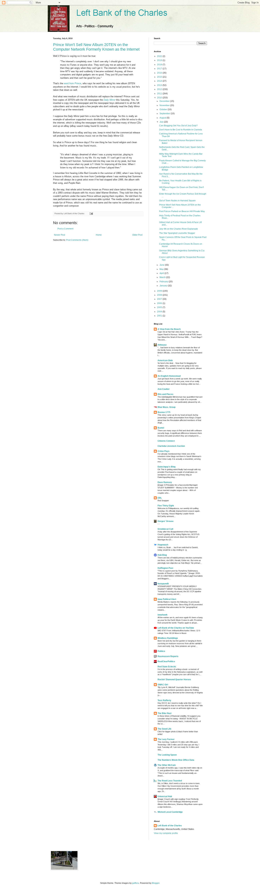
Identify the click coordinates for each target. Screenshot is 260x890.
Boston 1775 (164, 412)
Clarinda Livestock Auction (171, 446)
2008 (160, 295)
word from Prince (72, 83)
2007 (160, 299)
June (162, 265)
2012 (160, 89)
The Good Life (164, 729)
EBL (160, 498)
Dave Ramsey (165, 482)
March (163, 277)
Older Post (137, 235)
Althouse (162, 345)
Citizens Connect (166, 441)
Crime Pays (163, 451)
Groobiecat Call (165, 529)
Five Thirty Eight (166, 505)
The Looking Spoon (167, 755)
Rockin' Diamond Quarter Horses (174, 679)
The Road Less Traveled (170, 780)
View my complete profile (166, 833)
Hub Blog (162, 555)
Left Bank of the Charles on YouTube (176, 628)
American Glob (165, 360)
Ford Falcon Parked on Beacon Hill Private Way (182, 211)
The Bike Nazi (164, 713)
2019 (160, 60)
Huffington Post (165, 568)
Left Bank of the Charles (169, 825)
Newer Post (59, 235)
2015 (160, 77)
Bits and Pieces (165, 394)
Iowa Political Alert (167, 599)
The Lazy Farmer (166, 739)
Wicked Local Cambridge (170, 812)
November (165, 105)
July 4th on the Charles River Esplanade (178, 229)
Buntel (161, 428)
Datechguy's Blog (166, 467)
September (165, 113)
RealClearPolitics (166, 661)
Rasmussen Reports (168, 656)
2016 (160, 73)
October (164, 109)
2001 (160, 315)
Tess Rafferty (164, 700)
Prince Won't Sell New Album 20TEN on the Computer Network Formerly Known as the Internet (96, 46)
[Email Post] (91, 213)
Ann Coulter (164, 389)
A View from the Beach (169, 329)
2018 (160, 64)
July (162, 122)
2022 (160, 56)
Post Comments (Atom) (77, 240)
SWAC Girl (163, 684)
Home (99, 235)
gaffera (135, 883)
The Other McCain (167, 765)
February (164, 281)
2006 (160, 303)
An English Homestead (169, 376)
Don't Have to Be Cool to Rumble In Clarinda (180, 129)
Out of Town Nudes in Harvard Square (177, 200)
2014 (160, 81)
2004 (160, 311)
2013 (160, 85)
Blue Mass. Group (166, 407)
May (162, 269)
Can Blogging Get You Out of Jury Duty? (178, 125)
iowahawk (162, 615)
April (162, 273)
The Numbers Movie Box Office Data (176, 760)
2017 (160, 68)
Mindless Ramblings (168, 638)
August (163, 118)
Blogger (155, 883)
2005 (160, 307)
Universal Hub (165, 796)
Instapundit (163, 583)
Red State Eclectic (167, 666)
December (165, 101)
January (164, 285)
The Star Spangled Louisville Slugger (177, 233)
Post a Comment (65, 228)
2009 (160, 291)
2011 (160, 93)
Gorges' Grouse (166, 521)
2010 (160, 97)
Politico (161, 651)
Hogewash (163, 545)
